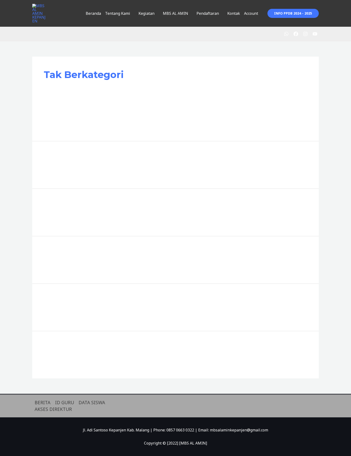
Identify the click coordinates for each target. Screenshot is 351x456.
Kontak (233, 13)
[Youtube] (315, 34)
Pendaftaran (208, 13)
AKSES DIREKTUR (53, 409)
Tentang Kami (117, 13)
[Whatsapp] (286, 34)
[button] (293, 13)
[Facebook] (296, 34)
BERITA (42, 402)
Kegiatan (146, 13)
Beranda (93, 13)
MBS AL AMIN (175, 13)
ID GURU (64, 402)
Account (251, 13)
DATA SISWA (92, 402)
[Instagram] (305, 34)
